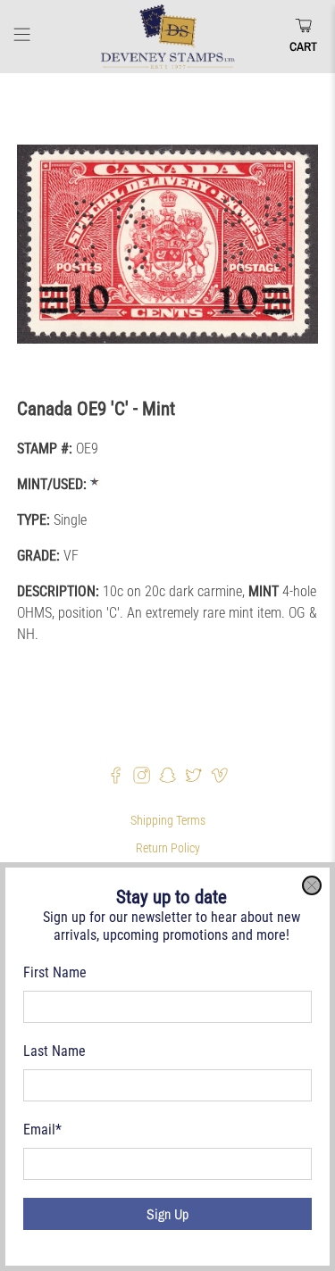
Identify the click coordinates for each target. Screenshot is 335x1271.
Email (42, 1129)
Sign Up (167, 1214)
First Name (55, 972)
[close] (312, 885)
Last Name (54, 1051)
